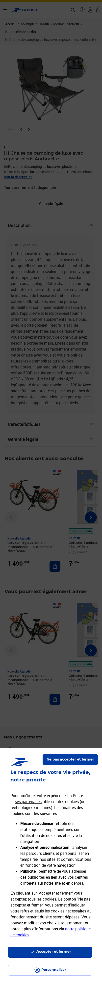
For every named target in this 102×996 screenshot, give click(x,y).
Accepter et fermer (53, 951)
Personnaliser (53, 970)
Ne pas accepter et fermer (70, 759)
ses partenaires (28, 801)
